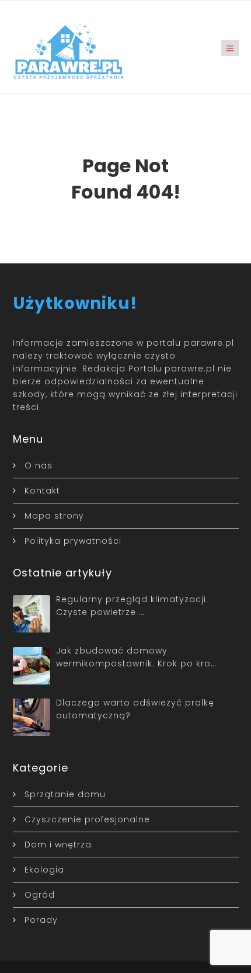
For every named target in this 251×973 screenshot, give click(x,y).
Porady (41, 920)
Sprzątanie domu (65, 794)
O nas (39, 465)
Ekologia (44, 869)
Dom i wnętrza (58, 844)
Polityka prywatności (73, 541)
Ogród (40, 895)
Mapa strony (54, 516)
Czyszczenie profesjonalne (87, 819)
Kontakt (42, 490)
